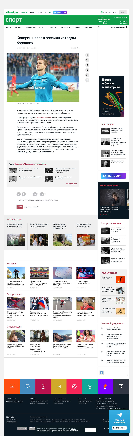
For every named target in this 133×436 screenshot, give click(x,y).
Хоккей (8, 27)
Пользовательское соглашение (106, 403)
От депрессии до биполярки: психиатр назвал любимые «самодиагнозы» (106, 209)
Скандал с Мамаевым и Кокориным (30, 164)
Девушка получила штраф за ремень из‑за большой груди (116, 361)
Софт (40, 12)
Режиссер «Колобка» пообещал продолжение (114, 328)
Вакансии (83, 398)
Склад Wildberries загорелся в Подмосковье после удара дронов (116, 353)
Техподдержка (60, 398)
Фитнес (53, 27)
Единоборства (29, 27)
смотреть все (71, 184)
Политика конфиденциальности (106, 406)
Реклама (33, 398)
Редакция (10, 417)
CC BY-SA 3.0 (36, 103)
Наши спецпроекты (14, 401)
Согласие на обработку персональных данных (111, 408)
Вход (122, 12)
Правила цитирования (103, 398)
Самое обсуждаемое (112, 323)
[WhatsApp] (87, 75)
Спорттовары (65, 27)
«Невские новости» (44, 118)
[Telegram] (87, 70)
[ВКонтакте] (87, 60)
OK (90, 430)
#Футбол (36, 207)
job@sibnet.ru (83, 403)
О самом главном (109, 185)
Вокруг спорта (14, 294)
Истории (11, 263)
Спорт (20, 207)
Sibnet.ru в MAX (61, 12)
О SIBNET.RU (11, 398)
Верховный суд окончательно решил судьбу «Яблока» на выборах (116, 345)
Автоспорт (43, 27)
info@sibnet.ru (11, 422)
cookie (73, 429)
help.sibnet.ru (58, 403)
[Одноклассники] (87, 65)
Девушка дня (14, 326)
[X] (87, 55)
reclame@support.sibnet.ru (39, 403)
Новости (24, 12)
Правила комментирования (105, 401)
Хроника (77, 27)
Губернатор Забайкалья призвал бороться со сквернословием (114, 336)
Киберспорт (88, 27)
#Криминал (28, 207)
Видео (32, 12)
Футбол (18, 27)
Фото (18, 103)
